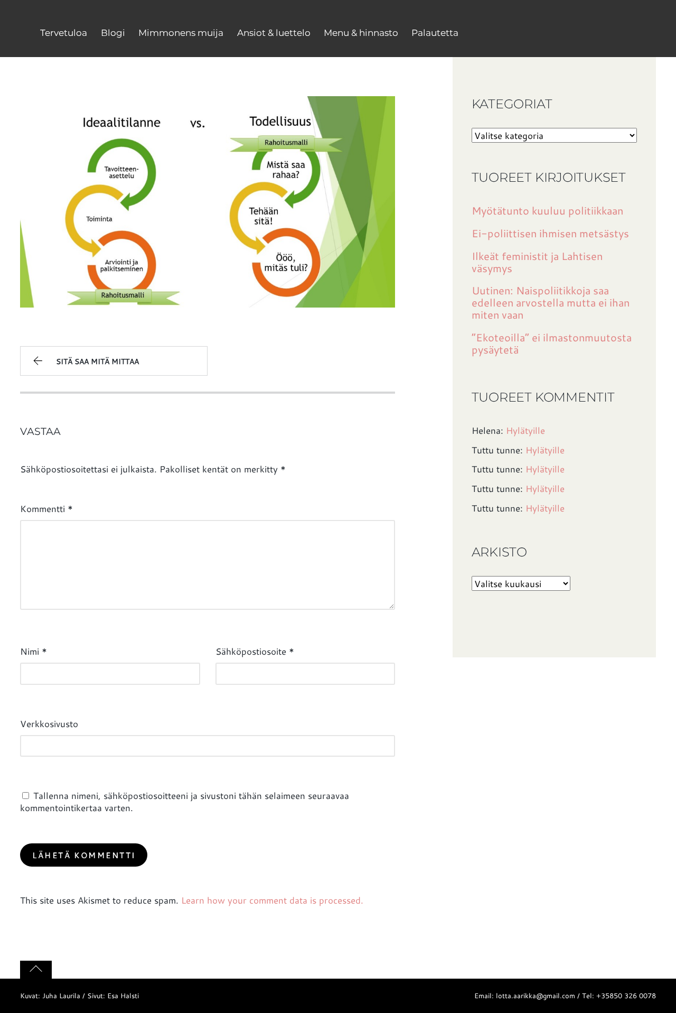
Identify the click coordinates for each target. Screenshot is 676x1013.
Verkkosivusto (49, 723)
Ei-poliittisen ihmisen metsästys (550, 233)
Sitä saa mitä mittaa (97, 361)
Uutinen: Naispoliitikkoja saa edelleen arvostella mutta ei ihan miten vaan (551, 302)
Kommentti (46, 508)
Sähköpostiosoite (254, 651)
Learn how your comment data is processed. (272, 900)
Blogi (113, 32)
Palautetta (434, 32)
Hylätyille (525, 430)
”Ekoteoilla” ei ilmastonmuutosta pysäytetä (552, 343)
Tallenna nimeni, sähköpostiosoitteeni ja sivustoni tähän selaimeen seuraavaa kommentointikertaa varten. (184, 801)
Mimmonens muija (180, 32)
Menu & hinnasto (361, 32)
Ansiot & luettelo (274, 32)
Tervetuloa (63, 32)
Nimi (33, 651)
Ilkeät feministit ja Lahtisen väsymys (537, 262)
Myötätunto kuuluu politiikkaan (547, 211)
